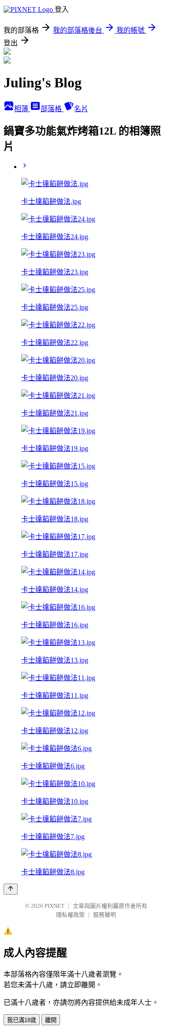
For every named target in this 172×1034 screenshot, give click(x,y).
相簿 (22, 108)
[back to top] (11, 889)
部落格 (52, 108)
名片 (81, 108)
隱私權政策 (70, 914)
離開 (50, 1020)
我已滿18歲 (21, 1020)
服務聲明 (104, 914)
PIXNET (54, 906)
